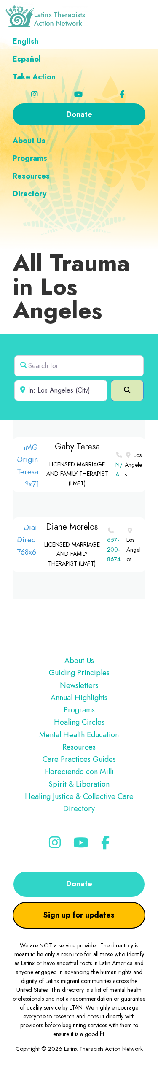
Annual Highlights (79, 697)
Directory (79, 808)
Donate (79, 883)
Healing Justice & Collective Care (79, 796)
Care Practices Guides (79, 759)
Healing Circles (79, 722)
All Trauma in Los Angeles (71, 286)
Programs (79, 709)
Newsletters (79, 685)
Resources (79, 747)
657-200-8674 (114, 549)
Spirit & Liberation (79, 784)
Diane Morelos (72, 527)
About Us (79, 660)
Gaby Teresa (77, 447)
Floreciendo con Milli (79, 771)
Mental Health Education (79, 734)
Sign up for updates (79, 915)
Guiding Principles (79, 672)
